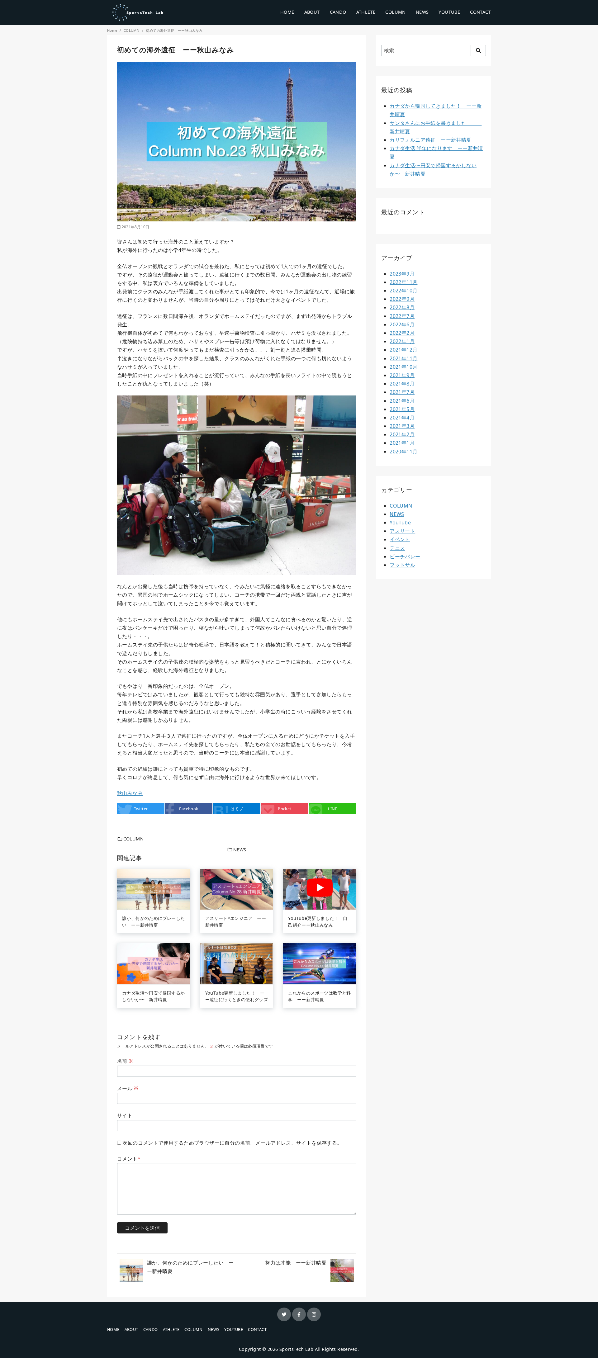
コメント (128, 1158)
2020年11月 (403, 451)
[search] (478, 50)
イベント (400, 539)
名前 (125, 1061)
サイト (124, 1115)
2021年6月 (402, 400)
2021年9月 (402, 375)
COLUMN (395, 12)
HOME (287, 12)
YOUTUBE (449, 12)
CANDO (338, 12)
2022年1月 (402, 341)
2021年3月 (402, 426)
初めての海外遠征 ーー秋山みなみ (174, 30)
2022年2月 (402, 332)
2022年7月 (402, 316)
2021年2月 (402, 434)
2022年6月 (402, 324)
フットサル (402, 564)
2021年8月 (402, 383)
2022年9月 (402, 299)
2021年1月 (402, 442)
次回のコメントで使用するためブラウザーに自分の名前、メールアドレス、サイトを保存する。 (232, 1142)
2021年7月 (402, 392)
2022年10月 (403, 290)
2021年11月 (403, 358)
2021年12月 (403, 349)
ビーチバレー (405, 556)
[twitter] (284, 1314)
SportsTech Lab (296, 1349)
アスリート (402, 531)
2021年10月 (403, 366)
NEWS (422, 12)
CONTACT (480, 12)
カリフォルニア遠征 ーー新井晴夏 (430, 139)
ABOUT (312, 12)
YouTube (400, 522)
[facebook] (299, 1314)
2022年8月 (402, 307)
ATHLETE (366, 12)
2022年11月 (403, 282)
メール (127, 1088)
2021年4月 (402, 417)
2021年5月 (402, 409)
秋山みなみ (130, 793)
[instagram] (314, 1314)
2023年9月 (402, 273)
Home (112, 30)
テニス (397, 548)
